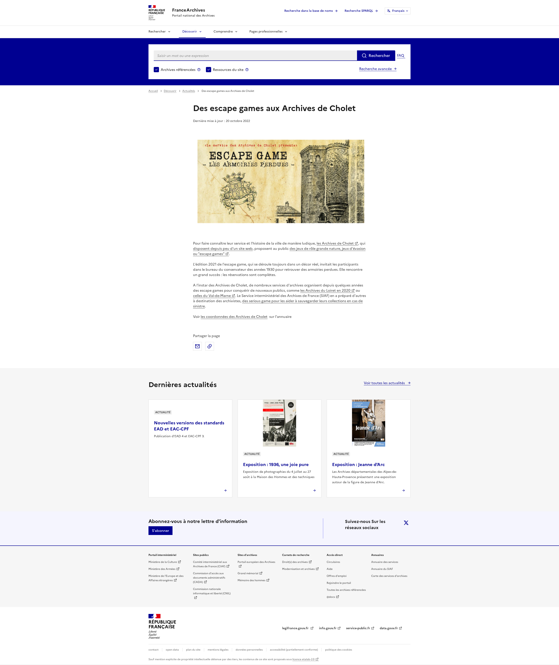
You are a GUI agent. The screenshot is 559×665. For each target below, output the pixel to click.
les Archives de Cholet (335, 243)
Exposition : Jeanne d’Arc (358, 464)
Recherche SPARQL (359, 11)
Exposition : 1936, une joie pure (276, 464)
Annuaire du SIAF (382, 569)
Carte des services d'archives (389, 576)
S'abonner (160, 530)
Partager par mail (197, 346)
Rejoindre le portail (339, 583)
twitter (406, 522)
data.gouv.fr (389, 628)
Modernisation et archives (298, 569)
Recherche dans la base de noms (308, 11)
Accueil (153, 91)
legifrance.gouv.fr (295, 628)
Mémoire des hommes (251, 580)
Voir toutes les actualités (385, 383)
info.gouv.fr (327, 628)
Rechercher (157, 31)
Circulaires (333, 562)
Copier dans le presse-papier (209, 346)
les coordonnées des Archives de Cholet (234, 316)
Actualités (188, 91)
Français (398, 11)
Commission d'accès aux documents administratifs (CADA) (209, 577)
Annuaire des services (384, 562)
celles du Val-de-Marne (212, 295)
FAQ (400, 55)
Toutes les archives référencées (346, 590)
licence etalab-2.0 (303, 659)
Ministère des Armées (161, 569)
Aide (330, 569)
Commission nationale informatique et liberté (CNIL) (212, 591)
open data (172, 650)
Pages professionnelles (266, 31)
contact (153, 650)
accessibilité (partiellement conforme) (294, 650)
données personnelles (249, 650)
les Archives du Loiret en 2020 (325, 290)
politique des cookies (338, 650)
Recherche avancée (375, 68)
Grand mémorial (248, 573)
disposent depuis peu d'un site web (223, 248)
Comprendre (223, 31)
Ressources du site (228, 69)
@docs (331, 597)
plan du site (193, 650)
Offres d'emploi (337, 576)
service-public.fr (358, 628)
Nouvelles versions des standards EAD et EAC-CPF (189, 426)
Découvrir (189, 31)
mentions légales (218, 650)
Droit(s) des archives (295, 562)
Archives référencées (178, 69)
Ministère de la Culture (162, 562)
